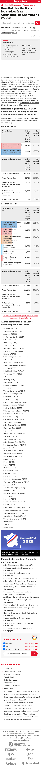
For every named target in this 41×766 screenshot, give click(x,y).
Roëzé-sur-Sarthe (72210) (13, 351)
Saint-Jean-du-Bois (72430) (13, 442)
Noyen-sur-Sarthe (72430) (13, 348)
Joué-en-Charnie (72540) (13, 451)
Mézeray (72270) (9, 368)
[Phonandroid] (30, 763)
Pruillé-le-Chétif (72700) (12, 394)
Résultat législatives (13, 5)
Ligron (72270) (9, 465)
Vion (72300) (8, 388)
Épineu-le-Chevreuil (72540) (14, 502)
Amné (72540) (8, 459)
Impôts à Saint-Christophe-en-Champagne (20, 584)
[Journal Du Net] (10, 754)
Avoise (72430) (9, 448)
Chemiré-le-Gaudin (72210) (13, 414)
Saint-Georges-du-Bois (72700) (15, 357)
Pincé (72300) (8, 522)
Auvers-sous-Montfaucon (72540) (16, 510)
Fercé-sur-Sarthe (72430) (13, 456)
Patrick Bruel (9, 677)
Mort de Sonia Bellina (12, 674)
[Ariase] (10, 763)
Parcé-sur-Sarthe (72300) (13, 363)
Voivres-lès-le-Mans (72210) (14, 391)
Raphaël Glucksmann (12, 686)
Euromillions (9, 689)
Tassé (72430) (8, 496)
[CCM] (30, 749)
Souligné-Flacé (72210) (12, 439)
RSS (24, 733)
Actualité (8, 643)
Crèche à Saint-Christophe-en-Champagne (20, 578)
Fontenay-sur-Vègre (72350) (14, 493)
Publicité (36, 731)
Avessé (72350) (9, 485)
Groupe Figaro (26, 738)
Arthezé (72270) (9, 476)
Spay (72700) (8, 346)
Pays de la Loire (29, 5)
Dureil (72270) (8, 527)
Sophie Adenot (9, 669)
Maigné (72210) (9, 490)
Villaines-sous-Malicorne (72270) (16, 411)
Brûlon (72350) (9, 380)
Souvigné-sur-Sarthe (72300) (14, 445)
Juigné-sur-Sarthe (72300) (13, 405)
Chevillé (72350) (9, 473)
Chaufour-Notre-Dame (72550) (15, 402)
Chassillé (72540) (10, 505)
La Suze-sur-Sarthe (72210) (13, 337)
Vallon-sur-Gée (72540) (12, 422)
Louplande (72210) (10, 382)
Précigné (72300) (10, 343)
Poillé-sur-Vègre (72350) (12, 454)
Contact (8, 733)
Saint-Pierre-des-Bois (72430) (22, 28)
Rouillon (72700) (9, 354)
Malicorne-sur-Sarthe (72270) (14, 365)
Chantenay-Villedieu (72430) (14, 419)
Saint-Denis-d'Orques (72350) (14, 425)
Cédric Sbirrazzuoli (11, 680)
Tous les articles (17, 733)
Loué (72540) (8, 360)
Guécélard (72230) (10, 340)
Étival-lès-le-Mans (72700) (13, 371)
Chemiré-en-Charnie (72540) (14, 516)
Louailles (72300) (10, 437)
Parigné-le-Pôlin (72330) (12, 408)
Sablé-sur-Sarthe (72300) (13, 331)
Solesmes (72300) (10, 397)
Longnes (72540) (10, 499)
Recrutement (31, 733)
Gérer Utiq (36, 736)
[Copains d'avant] (10, 758)
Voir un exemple (31, 643)
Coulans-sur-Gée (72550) (13, 374)
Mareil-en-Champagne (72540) (15, 479)
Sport (7, 646)
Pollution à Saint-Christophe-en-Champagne (20, 605)
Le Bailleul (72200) (10, 400)
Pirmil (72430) (8, 462)
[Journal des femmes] (10, 749)
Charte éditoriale (27, 731)
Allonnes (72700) (10, 334)
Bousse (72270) (9, 468)
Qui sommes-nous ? (8, 731)
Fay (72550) (7, 431)
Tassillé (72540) (9, 525)
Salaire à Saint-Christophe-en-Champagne (20, 581)
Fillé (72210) (8, 377)
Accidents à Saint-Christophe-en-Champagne (21, 597)
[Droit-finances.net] (30, 754)
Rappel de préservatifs (12, 672)
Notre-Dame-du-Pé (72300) (14, 434)
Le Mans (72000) (10, 328)
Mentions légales (15, 738)
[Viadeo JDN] (30, 758)
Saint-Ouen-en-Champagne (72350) (15, 30)
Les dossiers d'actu (12, 649)
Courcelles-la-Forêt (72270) (13, 471)
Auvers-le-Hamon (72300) (13, 385)
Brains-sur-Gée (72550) (12, 428)
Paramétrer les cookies (24, 736)
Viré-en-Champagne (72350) (14, 519)
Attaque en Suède (10, 683)
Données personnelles (9, 736)
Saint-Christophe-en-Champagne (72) (18, 565)
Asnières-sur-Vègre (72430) (14, 488)
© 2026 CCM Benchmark (21, 740)
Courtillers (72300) (10, 417)
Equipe (18, 731)
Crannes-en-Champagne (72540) (16, 482)
